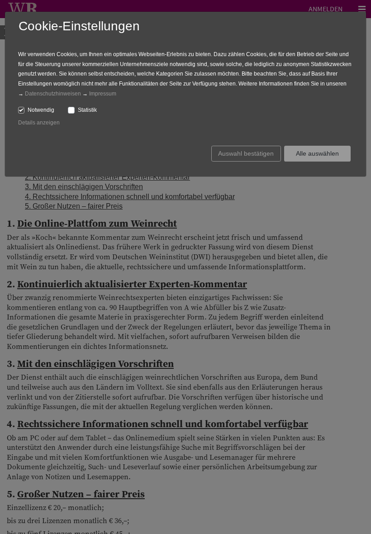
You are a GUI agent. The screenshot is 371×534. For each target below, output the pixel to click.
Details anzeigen (39, 122)
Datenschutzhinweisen (53, 93)
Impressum (102, 93)
